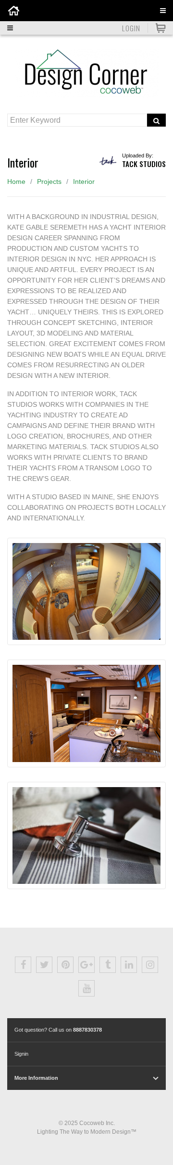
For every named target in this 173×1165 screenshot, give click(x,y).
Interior (84, 181)
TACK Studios (144, 163)
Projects (49, 181)
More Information (36, 1078)
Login (131, 28)
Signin (21, 1054)
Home (16, 181)
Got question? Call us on (58, 1030)
